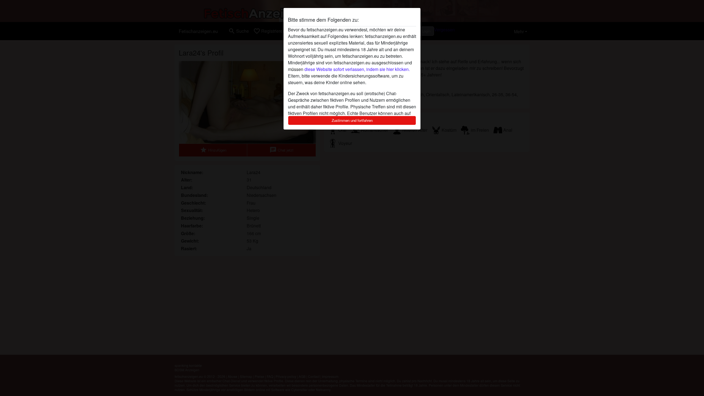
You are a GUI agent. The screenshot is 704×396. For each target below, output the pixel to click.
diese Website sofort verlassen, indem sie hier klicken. (357, 69)
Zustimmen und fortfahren (352, 120)
